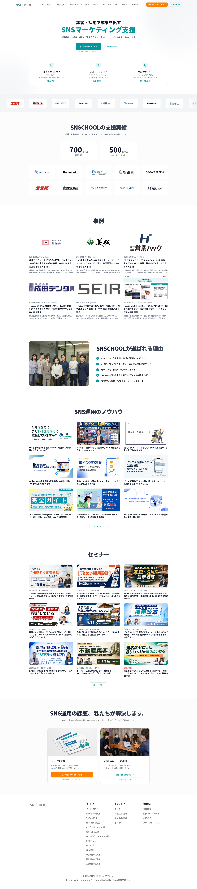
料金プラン (74, 4)
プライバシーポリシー (153, 822)
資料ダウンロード (90, 46)
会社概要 (135, 4)
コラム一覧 (97, 526)
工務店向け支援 (93, 863)
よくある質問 (121, 818)
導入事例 (95, 4)
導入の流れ (85, 4)
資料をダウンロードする (157, 4)
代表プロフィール (151, 813)
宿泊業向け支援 (93, 859)
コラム (116, 4)
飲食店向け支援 (93, 854)
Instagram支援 (93, 813)
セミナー (125, 4)
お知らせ (147, 818)
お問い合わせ (175, 4)
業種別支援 (60, 5)
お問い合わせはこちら (124, 775)
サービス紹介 (46, 5)
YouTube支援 (92, 831)
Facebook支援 (93, 822)
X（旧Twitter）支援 (95, 827)
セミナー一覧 (97, 685)
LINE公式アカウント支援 (97, 836)
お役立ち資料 (106, 4)
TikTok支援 (91, 818)
